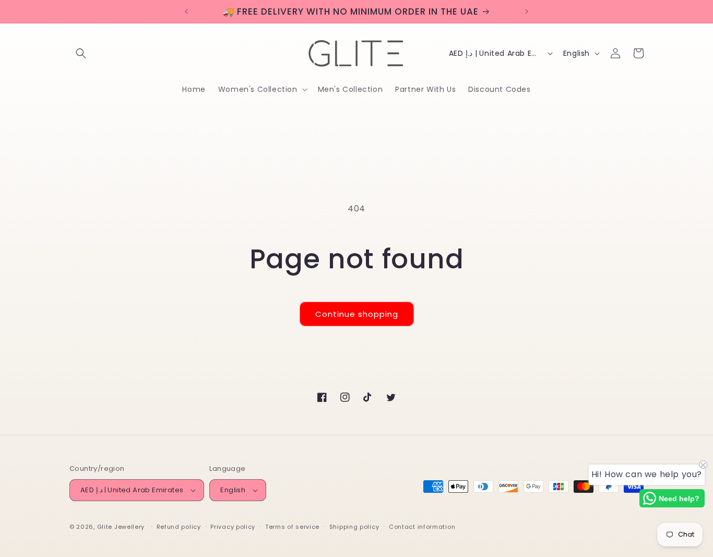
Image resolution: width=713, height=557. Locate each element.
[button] (80, 53)
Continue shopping (356, 314)
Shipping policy (354, 527)
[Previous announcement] (186, 11)
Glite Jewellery (121, 527)
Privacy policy (232, 527)
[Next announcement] (526, 11)
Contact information (422, 527)
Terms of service (292, 527)
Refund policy (179, 527)
